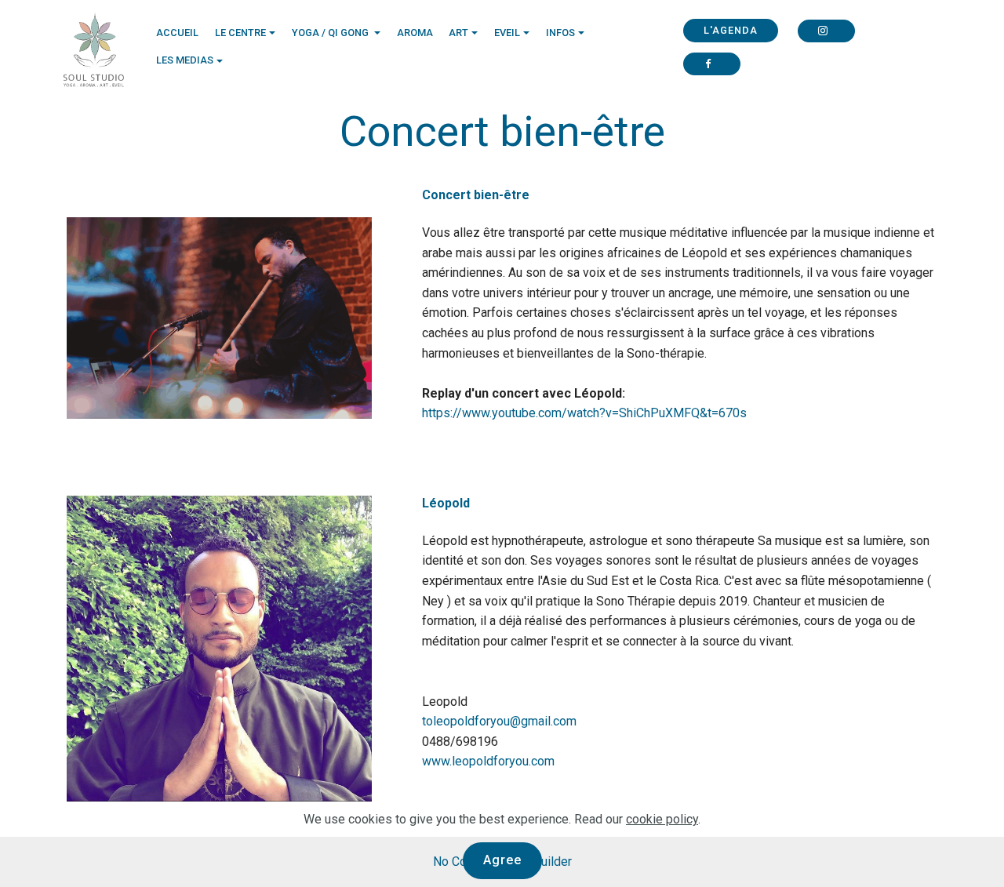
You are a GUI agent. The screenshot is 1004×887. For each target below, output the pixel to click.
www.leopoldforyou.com (488, 761)
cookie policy (662, 819)
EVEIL (507, 32)
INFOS (560, 32)
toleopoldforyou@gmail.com (499, 721)
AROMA (415, 32)
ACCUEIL (177, 32)
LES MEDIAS (184, 60)
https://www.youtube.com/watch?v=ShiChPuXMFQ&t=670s (584, 412)
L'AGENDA (731, 30)
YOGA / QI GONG (331, 32)
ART (458, 32)
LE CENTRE (240, 32)
